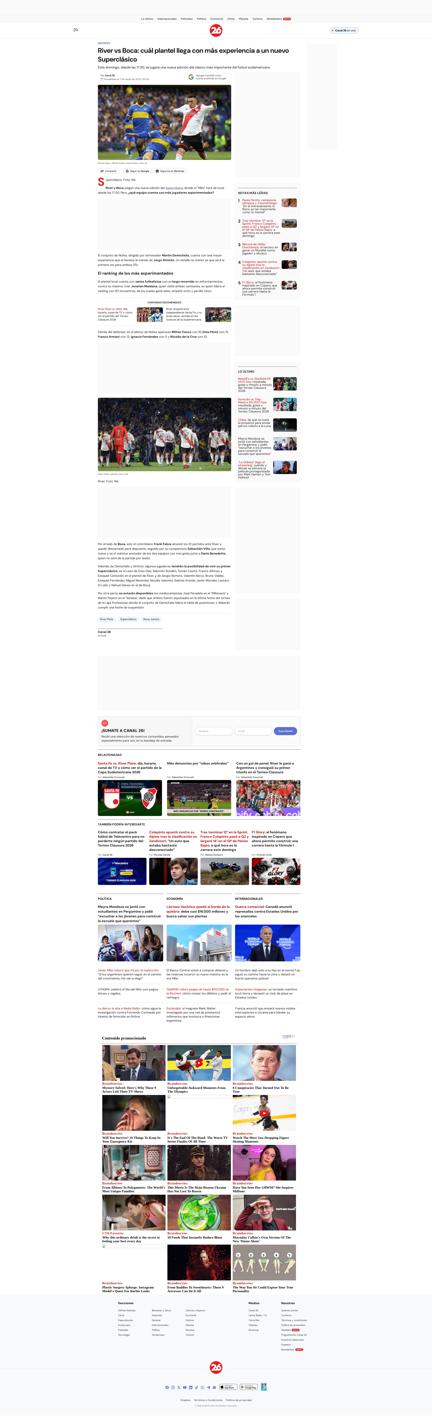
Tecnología (124, 1334)
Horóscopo (124, 1325)
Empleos (286, 1344)
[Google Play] (249, 1387)
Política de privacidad (293, 1325)
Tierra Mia (254, 1320)
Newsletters (291, 1349)
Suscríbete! (286, 731)
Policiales (123, 1329)
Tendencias (158, 1334)
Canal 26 (110, 75)
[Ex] (179, 1387)
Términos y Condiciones (208, 1400)
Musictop (254, 1329)
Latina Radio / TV (258, 1315)
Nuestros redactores (292, 1339)
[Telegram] (208, 1387)
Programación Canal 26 (294, 1334)
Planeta (190, 1325)
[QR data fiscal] (264, 1390)
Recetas (190, 1329)
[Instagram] (173, 1387)
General (156, 1320)
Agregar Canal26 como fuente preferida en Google (211, 77)
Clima (121, 1315)
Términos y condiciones (294, 1320)
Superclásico (174, 188)
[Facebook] (167, 1387)
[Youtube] (184, 1387)
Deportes (104, 43)
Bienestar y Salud (161, 1310)
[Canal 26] (216, 1368)
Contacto (286, 1315)
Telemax (253, 1325)
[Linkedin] (190, 1387)
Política (105, 899)
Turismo (190, 1334)
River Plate (106, 619)
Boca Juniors (151, 619)
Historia (190, 1320)
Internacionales (249, 899)
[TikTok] (196, 1387)
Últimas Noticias (127, 1310)
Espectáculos (125, 1320)
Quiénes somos (289, 1310)
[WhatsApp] (202, 1387)
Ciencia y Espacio (195, 1310)
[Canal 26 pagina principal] (216, 36)
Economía (175, 899)
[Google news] (214, 1387)
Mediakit (290, 1329)
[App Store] (228, 1387)
